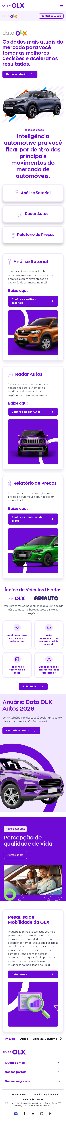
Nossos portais (15, 1072)
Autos (24, 1038)
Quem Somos (15, 1062)
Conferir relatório (17, 730)
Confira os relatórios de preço (27, 519)
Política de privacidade (46, 1094)
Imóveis (10, 1038)
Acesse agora (15, 854)
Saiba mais (29, 686)
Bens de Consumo (45, 1038)
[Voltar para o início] (13, 5)
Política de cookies (33, 1099)
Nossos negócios (17, 1081)
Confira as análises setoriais (24, 301)
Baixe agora (19, 974)
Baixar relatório (16, 74)
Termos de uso (19, 1094)
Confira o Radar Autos (26, 411)
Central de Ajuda (51, 16)
